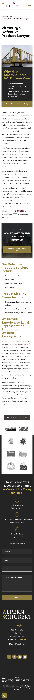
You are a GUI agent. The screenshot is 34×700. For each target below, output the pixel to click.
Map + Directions (17, 644)
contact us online (21, 344)
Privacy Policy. (25, 688)
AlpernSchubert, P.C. (8, 16)
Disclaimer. (16, 688)
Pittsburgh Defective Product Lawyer (15, 19)
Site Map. (17, 690)
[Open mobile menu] (29, 4)
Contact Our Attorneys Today (17, 104)
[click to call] (4, 695)
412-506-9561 (7, 344)
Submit (17, 597)
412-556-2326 (19, 211)
